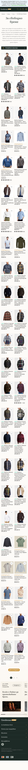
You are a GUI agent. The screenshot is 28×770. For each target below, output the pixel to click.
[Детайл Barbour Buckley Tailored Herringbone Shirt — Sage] (20, 292)
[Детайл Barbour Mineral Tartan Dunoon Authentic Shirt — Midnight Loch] (7, 464)
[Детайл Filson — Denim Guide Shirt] (7, 620)
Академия (17, 685)
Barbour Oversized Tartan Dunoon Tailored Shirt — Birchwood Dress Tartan (20, 475)
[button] (11, 54)
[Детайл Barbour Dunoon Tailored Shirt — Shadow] (7, 364)
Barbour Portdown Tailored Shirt (6, 95)
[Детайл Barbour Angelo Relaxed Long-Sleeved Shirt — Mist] (20, 191)
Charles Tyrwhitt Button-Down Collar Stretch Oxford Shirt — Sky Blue (20, 224)
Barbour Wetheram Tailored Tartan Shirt (6, 551)
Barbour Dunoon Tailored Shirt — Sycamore (20, 373)
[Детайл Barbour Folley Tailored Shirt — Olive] (7, 388)
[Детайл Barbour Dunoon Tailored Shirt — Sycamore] (20, 364)
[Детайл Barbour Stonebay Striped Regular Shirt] (7, 242)
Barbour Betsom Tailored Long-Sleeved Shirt (7, 277)
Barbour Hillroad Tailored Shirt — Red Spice (19, 657)
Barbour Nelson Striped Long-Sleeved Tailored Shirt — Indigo (20, 630)
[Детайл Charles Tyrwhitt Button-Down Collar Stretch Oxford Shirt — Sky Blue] (20, 215)
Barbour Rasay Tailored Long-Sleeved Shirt (20, 170)
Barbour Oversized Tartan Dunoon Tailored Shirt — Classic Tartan (7, 501)
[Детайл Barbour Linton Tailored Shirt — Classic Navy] (20, 136)
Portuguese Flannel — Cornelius (20, 551)
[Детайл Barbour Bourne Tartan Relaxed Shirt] (20, 268)
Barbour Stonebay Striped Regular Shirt (6, 252)
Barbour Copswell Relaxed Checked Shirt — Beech (7, 325)
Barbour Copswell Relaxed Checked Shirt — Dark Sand (20, 325)
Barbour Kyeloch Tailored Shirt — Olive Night (20, 121)
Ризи (13, 14)
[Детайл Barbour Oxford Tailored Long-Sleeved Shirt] (20, 59)
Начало (3, 14)
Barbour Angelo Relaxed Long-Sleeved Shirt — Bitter (7, 200)
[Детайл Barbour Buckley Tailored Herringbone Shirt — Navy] (7, 292)
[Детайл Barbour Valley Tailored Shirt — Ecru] (20, 86)
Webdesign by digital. (6, 751)
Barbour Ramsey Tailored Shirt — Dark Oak (20, 526)
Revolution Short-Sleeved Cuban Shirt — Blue (7, 603)
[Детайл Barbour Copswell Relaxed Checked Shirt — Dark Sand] (20, 316)
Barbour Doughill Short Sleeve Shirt (7, 146)
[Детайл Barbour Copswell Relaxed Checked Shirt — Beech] (7, 316)
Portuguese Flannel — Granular (20, 577)
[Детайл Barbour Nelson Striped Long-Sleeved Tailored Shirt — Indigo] (20, 620)
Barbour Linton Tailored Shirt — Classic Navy (20, 147)
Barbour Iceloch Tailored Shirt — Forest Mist (20, 423)
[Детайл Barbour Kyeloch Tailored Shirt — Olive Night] (20, 112)
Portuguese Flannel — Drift (6, 577)
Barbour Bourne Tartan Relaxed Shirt (20, 276)
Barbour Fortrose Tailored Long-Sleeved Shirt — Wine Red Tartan (20, 397)
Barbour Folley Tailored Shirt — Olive (6, 396)
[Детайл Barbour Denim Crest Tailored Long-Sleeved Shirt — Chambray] (7, 162)
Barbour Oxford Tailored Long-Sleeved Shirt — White (7, 526)
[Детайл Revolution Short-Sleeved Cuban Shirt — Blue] (7, 593)
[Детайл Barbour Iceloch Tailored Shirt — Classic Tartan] (7, 414)
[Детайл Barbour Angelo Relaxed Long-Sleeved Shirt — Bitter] (7, 191)
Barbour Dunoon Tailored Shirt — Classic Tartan (20, 349)
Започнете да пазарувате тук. (18, 5)
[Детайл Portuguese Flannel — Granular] (20, 567)
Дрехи (8, 14)
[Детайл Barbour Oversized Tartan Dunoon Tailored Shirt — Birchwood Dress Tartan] (20, 464)
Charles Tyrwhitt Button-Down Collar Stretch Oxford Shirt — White (7, 224)
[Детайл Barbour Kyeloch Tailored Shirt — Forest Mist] (7, 112)
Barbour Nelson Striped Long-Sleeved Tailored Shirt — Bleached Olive (7, 657)
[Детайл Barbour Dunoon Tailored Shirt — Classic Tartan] (20, 340)
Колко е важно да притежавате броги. (10, 694)
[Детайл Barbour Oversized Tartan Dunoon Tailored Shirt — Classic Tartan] (7, 491)
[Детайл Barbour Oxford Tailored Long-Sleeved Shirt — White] (7, 517)
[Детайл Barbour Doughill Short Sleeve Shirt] (7, 136)
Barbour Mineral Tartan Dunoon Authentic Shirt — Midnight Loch (7, 474)
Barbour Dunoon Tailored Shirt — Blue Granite (7, 349)
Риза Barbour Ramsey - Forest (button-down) (20, 251)
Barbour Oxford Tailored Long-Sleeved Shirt (20, 68)
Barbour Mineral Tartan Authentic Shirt (7, 446)
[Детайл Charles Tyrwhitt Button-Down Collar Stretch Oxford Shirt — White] (7, 215)
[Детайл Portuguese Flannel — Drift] (7, 567)
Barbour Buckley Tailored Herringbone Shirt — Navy (7, 301)
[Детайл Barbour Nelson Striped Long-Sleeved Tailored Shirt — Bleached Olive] (7, 646)
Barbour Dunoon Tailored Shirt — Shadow (7, 373)
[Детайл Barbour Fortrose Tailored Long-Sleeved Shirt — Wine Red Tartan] (20, 388)
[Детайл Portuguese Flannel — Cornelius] (20, 542)
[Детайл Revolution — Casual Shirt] (20, 593)
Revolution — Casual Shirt (19, 602)
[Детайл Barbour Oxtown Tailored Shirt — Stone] (20, 491)
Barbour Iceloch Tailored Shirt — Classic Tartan (7, 423)
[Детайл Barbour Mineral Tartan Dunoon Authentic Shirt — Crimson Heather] (20, 438)
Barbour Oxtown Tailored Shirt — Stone (20, 499)
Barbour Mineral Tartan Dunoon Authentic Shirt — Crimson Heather (20, 447)
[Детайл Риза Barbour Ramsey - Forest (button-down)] (20, 242)
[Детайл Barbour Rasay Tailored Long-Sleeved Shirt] (20, 162)
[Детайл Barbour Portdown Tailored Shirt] (7, 86)
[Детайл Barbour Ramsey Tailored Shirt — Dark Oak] (20, 517)
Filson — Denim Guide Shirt (7, 628)
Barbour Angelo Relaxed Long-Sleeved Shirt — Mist (20, 200)
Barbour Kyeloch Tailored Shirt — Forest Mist (7, 121)
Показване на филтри (11, 48)
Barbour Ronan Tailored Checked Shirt (7, 67)
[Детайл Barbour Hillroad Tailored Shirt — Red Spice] (20, 646)
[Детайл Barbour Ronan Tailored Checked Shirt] (7, 59)
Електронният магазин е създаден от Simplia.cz (11, 749)
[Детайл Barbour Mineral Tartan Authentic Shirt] (7, 438)
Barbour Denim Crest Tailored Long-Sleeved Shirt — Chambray (7, 172)
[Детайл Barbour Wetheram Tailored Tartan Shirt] (7, 542)
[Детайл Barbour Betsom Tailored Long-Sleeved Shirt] (7, 268)
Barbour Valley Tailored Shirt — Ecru (19, 94)
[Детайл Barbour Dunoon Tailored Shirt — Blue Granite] (7, 340)
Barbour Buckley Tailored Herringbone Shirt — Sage (20, 301)
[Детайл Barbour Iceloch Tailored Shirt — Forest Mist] (20, 414)
